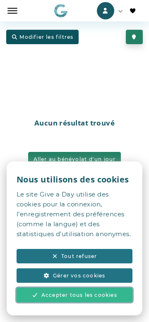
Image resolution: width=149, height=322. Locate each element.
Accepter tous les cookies (79, 295)
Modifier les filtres (46, 37)
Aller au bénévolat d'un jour (75, 159)
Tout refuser (79, 256)
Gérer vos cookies (79, 275)
